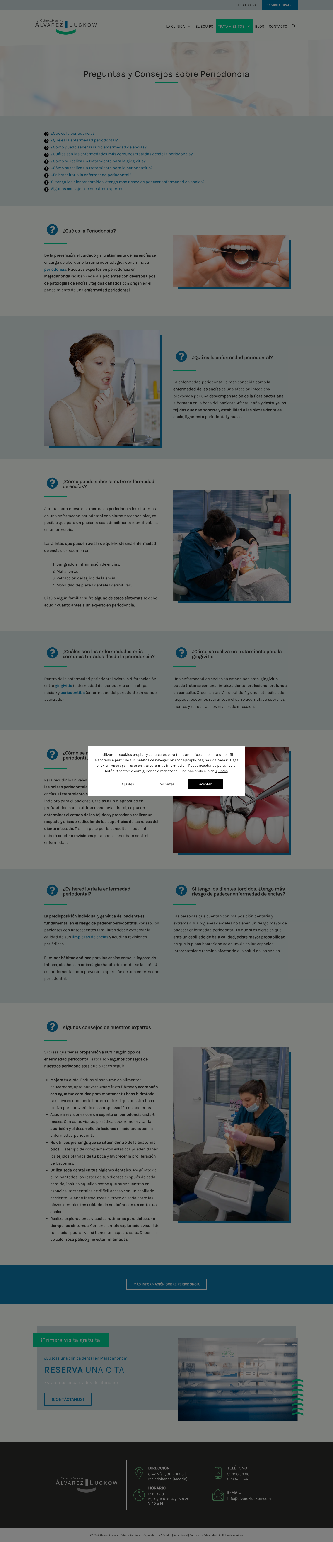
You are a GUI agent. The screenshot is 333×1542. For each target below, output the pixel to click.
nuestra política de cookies (129, 766)
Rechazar (166, 784)
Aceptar (205, 784)
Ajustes (221, 771)
